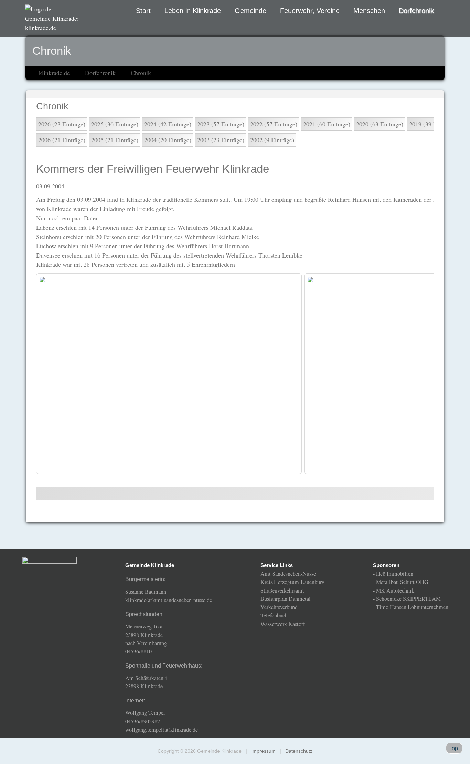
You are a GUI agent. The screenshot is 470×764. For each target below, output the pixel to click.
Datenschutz (298, 751)
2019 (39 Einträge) (432, 124)
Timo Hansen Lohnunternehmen (412, 607)
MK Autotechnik (395, 590)
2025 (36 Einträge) (114, 124)
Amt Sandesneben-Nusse (288, 573)
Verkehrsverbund (279, 607)
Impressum (263, 751)
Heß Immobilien (394, 573)
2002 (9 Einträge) (272, 140)
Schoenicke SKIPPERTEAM (408, 599)
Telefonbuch (274, 615)
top (454, 748)
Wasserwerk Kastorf (282, 624)
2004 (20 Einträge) (167, 140)
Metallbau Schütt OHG (402, 582)
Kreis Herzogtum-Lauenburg (292, 582)
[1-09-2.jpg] (169, 373)
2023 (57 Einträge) (220, 124)
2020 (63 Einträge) (379, 124)
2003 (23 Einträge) (220, 140)
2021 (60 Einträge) (326, 124)
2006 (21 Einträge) (61, 140)
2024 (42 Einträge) (167, 124)
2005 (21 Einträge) (114, 140)
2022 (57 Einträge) (273, 124)
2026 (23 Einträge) (61, 124)
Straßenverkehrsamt (282, 590)
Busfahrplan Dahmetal (285, 599)
